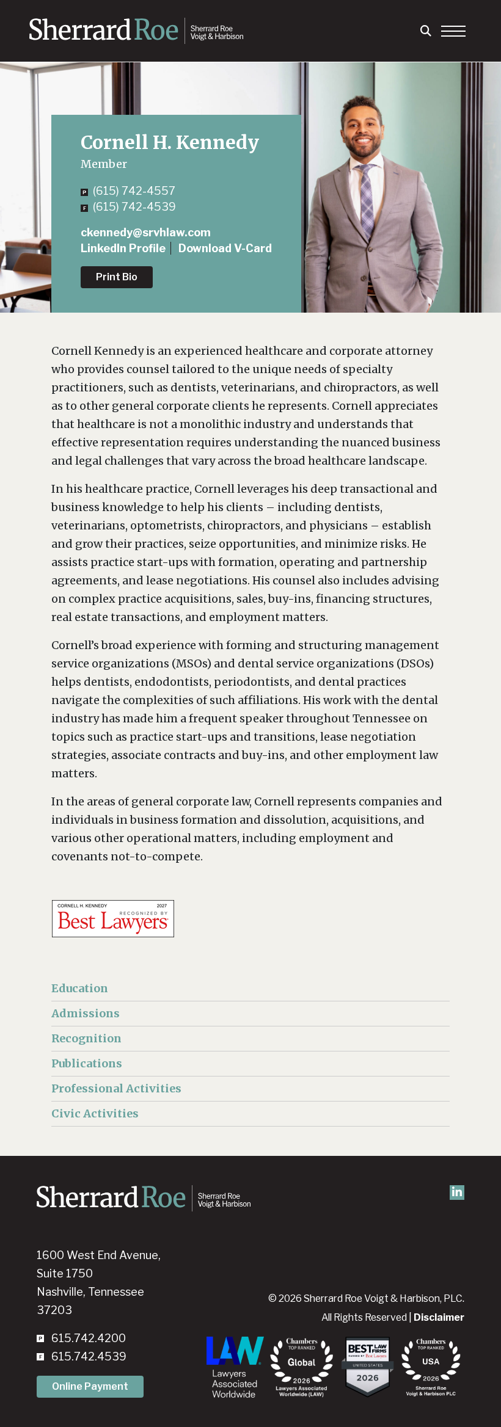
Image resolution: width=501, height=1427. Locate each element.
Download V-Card (225, 248)
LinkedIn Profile (123, 248)
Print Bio (116, 277)
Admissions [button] (85, 1013)
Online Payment (90, 1386)
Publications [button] (86, 1063)
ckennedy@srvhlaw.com (146, 232)
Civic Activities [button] (95, 1113)
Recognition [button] (86, 1038)
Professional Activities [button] (116, 1088)
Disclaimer (439, 1317)
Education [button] (79, 988)
